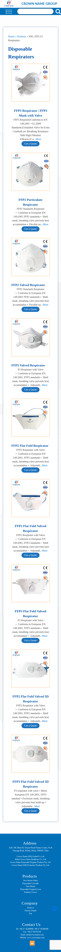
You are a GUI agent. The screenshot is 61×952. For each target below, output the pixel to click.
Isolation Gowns (30, 892)
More (38, 139)
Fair (30, 913)
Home (11, 36)
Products (21, 36)
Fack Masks (30, 886)
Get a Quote (30, 143)
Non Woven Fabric (30, 880)
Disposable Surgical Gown (30, 889)
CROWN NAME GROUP (39, 3)
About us (30, 908)
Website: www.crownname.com (32, 937)
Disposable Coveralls (30, 883)
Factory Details (30, 910)
